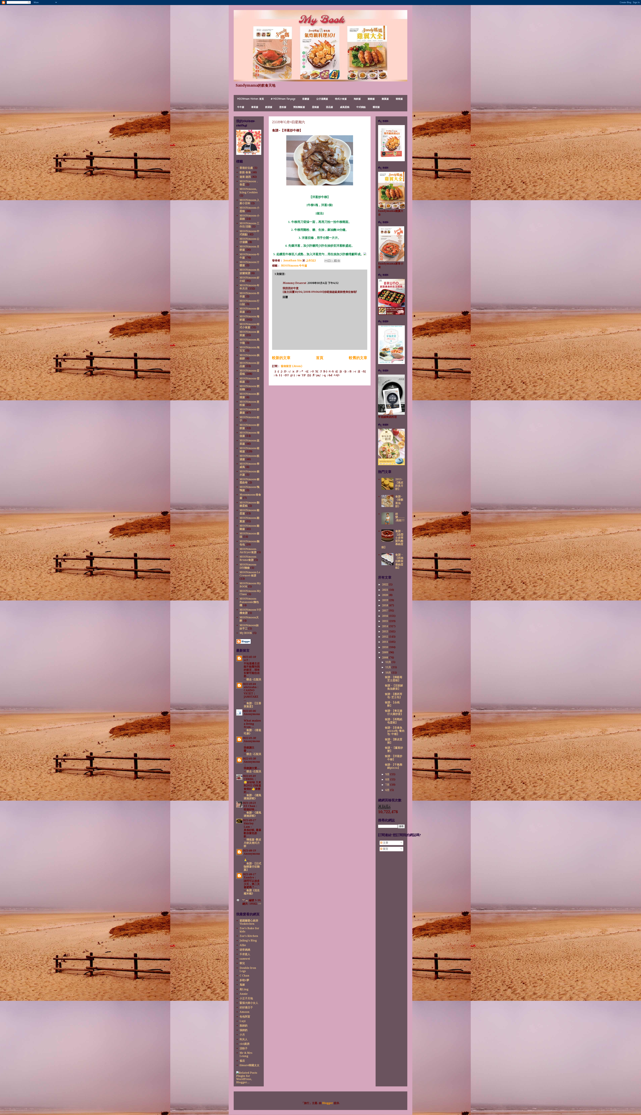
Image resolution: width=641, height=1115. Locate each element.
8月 (387, 779)
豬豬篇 (399, 99)
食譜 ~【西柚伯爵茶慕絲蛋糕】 (399, 561)
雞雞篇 (371, 99)
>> (259, 903)
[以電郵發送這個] (326, 260)
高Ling (244, 989)
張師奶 (244, 1030)
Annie (244, 993)
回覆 (285, 297)
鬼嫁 (242, 984)
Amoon (244, 1011)
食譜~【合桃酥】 (392, 704)
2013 (385, 631)
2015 (385, 621)
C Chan (244, 975)
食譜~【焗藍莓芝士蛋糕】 (393, 679)
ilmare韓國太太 (249, 1065)
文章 (385, 842)
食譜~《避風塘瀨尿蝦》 (252, 797)
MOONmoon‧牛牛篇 (294, 265)
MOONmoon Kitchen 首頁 (250, 99)
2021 (385, 589)
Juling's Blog (248, 940)
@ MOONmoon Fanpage (283, 99)
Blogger (327, 1103)
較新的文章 (281, 357)
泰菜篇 (254, 107)
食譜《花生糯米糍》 (252, 892)
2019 (385, 600)
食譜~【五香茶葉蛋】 (252, 705)
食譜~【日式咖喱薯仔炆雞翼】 (252, 866)
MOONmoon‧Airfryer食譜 (248, 550)
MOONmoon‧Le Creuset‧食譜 (250, 574)
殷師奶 (244, 1025)
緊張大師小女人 (249, 1002)
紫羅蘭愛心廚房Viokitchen (249, 922)
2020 (385, 595)
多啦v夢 (244, 980)
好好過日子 (246, 1007)
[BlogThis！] (329, 260)
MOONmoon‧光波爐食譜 (249, 271)
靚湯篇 (268, 107)
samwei (245, 958)
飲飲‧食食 (245, 172)
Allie (243, 945)
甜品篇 (329, 107)
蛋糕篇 (315, 107)
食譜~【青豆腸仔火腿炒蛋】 (394, 712)
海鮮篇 (357, 99)
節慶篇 (305, 99)
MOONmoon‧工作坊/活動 (249, 225)
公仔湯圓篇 (322, 99)
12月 (388, 662)
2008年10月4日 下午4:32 (323, 283)
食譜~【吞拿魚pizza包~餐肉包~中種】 (394, 731)
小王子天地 (246, 998)
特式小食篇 (341, 99)
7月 (387, 784)
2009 (385, 652)
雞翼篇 (385, 99)
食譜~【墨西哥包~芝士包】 (393, 695)
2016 (385, 616)
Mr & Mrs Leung (246, 1054)
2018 (385, 605)
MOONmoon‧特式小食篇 (249, 326)
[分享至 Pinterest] (338, 260)
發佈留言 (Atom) (291, 366)
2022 (385, 584)
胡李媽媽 (245, 949)
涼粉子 (244, 1048)
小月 (242, 1034)
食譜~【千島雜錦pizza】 (393, 766)
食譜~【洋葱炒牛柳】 (393, 757)
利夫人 (244, 1039)
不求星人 (245, 954)
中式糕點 (361, 107)
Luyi (243, 1021)
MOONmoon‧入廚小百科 (249, 201)
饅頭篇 (376, 107)
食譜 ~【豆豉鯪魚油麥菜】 (394, 687)
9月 (387, 774)
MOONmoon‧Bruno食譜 (248, 558)
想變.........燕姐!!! (400, 517)
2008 (385, 657)
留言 (385, 848)
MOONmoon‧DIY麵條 (248, 566)
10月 (388, 672)
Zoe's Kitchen (249, 936)
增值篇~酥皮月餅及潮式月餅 (252, 842)
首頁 (319, 357)
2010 (385, 647)
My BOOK (246, 633)
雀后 (242, 1060)
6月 (387, 790)
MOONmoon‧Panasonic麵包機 (249, 602)
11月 (388, 667)
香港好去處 (246, 167)
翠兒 (242, 963)
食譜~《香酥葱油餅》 (399, 501)
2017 (385, 610)
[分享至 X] (332, 260)
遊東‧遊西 (245, 176)
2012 (385, 636)
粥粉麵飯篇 (299, 107)
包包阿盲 (245, 1016)
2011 (385, 641)
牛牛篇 (240, 107)
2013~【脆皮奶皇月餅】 (399, 484)
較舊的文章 (358, 357)
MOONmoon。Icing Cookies (249, 190)
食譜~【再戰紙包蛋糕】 (393, 721)
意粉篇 (282, 107)
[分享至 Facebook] (335, 260)
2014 (385, 626)
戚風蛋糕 (344, 107)
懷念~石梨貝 (253, 679)
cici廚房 (245, 1043)
